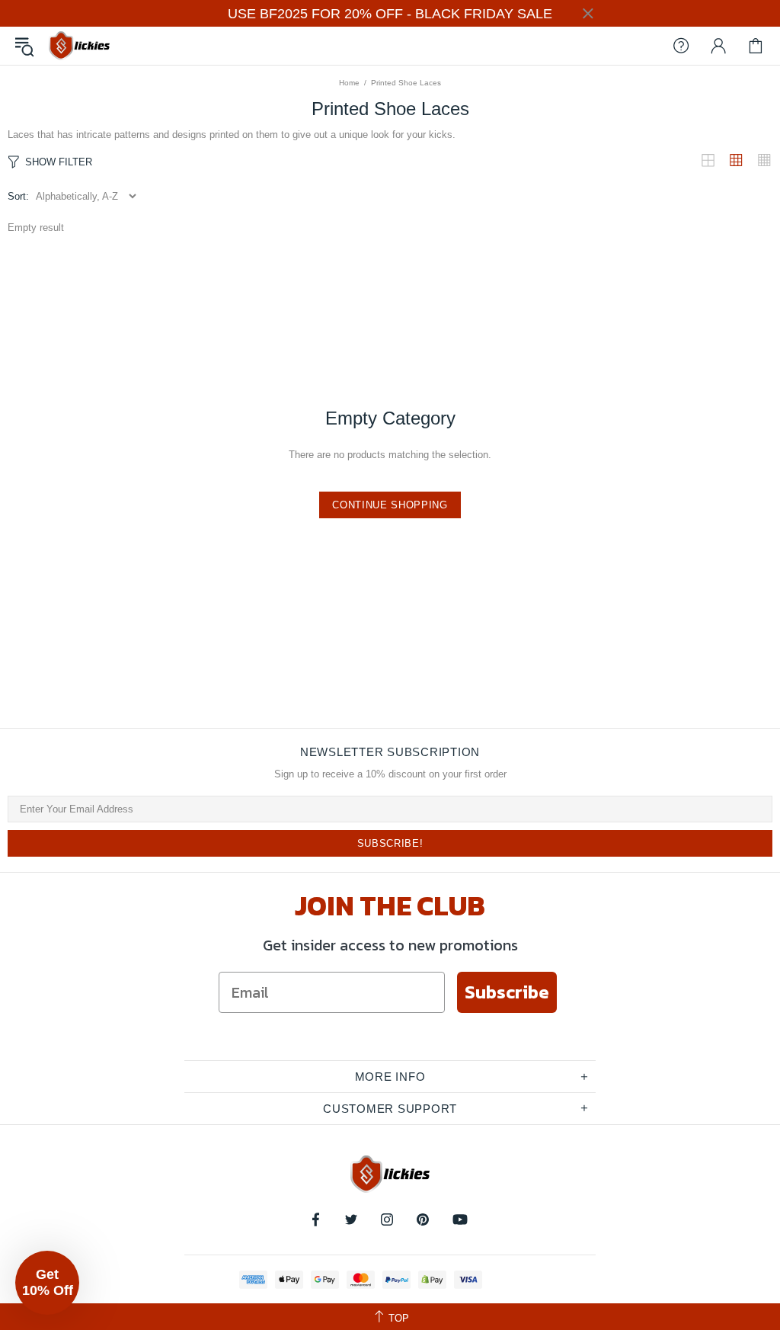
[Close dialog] (542, 508)
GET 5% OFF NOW (390, 893)
